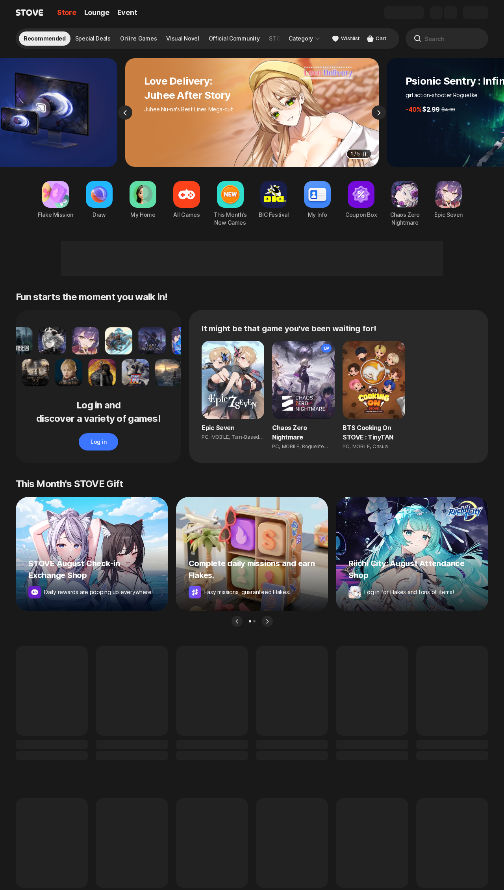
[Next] (379, 112)
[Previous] (125, 112)
